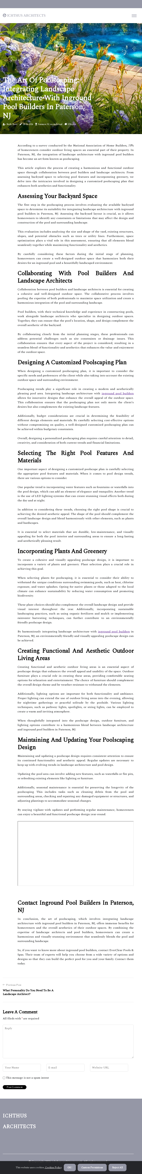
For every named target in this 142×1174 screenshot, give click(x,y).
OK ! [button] (69, 1167)
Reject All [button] (117, 1167)
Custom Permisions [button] (92, 1167)
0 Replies (72, 124)
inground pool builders (118, 393)
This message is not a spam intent (27, 1078)
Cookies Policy (53, 1167)
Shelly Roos (11, 124)
